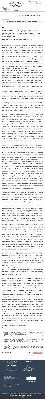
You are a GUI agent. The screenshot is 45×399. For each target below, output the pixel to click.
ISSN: (30, 1)
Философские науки (6, 19)
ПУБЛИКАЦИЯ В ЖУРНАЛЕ (27, 370)
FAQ (5, 380)
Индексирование (27, 365)
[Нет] (43, 396)
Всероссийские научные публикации (10, 379)
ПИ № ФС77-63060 (18, 5)
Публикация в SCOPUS (7, 10)
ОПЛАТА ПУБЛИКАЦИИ (11, 365)
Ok (22, 397)
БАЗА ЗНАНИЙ (5, 375)
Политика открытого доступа (29, 366)
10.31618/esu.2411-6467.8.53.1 (36, 3)
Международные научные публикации (11, 378)
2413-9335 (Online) (34, 2)
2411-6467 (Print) (34, 1)
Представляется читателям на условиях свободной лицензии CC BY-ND (17, 39)
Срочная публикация (15, 10)
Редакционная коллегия (28, 369)
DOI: (30, 3)
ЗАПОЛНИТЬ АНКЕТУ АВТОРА (11, 366)
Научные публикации (28, 367)
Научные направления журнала (29, 368)
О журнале (26, 362)
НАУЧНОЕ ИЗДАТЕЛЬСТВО (27, 361)
